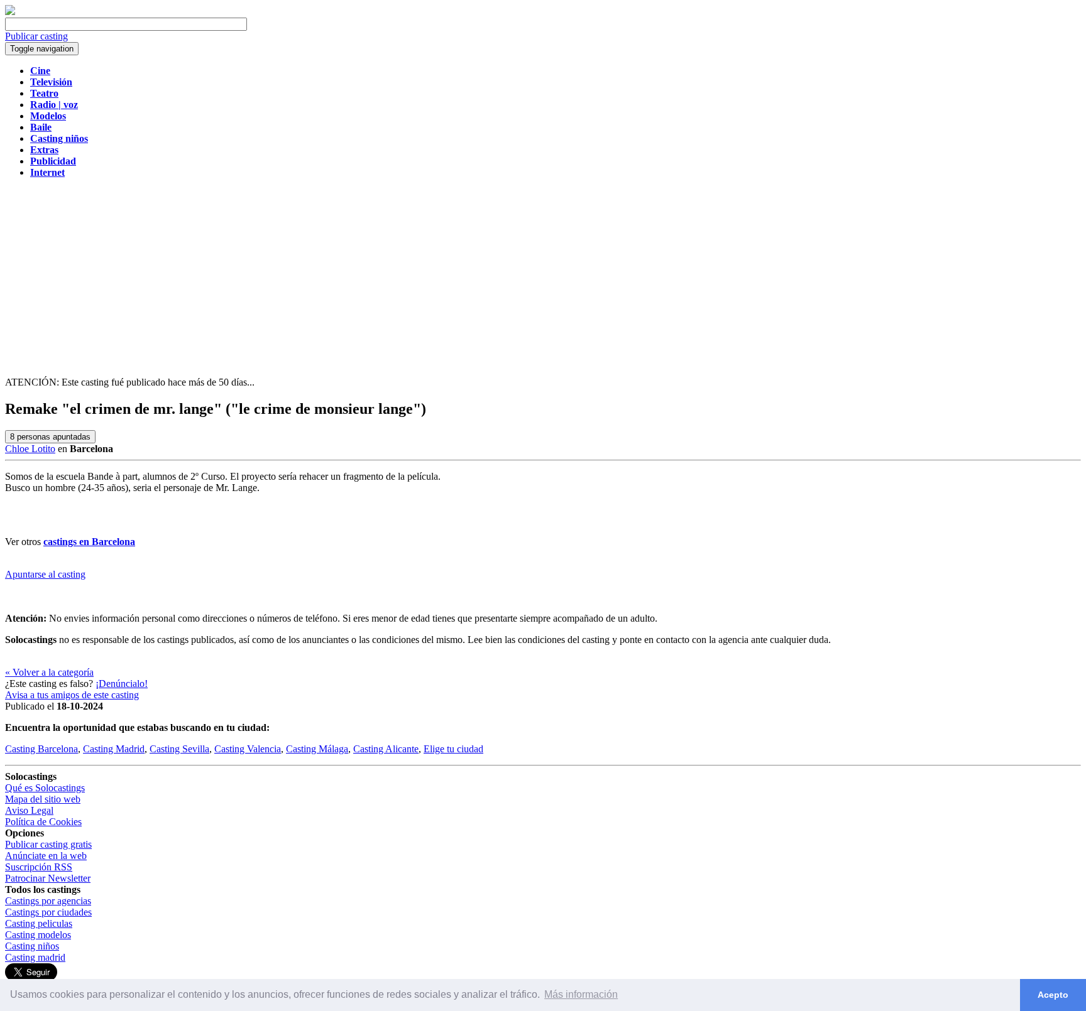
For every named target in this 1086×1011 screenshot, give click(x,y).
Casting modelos (38, 934)
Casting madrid (35, 957)
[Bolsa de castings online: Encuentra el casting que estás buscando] (10, 11)
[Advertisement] (543, 276)
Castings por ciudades (48, 912)
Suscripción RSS (38, 867)
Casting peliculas (38, 923)
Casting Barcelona (41, 748)
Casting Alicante (386, 748)
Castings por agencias (48, 900)
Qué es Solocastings (45, 787)
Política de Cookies (43, 821)
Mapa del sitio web (42, 799)
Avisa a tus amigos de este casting (72, 694)
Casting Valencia (247, 748)
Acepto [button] (1053, 995)
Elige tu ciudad (453, 748)
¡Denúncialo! (122, 683)
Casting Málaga (317, 748)
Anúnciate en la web (46, 855)
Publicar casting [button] (36, 36)
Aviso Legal (29, 810)
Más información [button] (581, 994)
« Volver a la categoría (49, 672)
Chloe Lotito (30, 448)
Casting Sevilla (179, 748)
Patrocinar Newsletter (47, 878)
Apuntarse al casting (45, 574)
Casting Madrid (114, 748)
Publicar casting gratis (48, 844)
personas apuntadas (50, 436)
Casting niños (32, 946)
